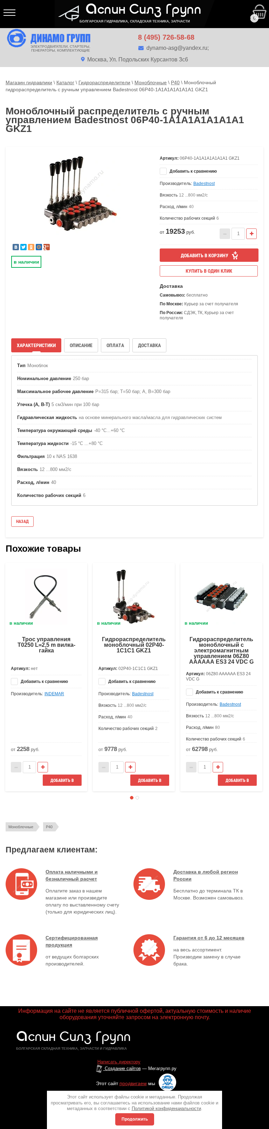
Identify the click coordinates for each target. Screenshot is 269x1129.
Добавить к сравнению (192, 171)
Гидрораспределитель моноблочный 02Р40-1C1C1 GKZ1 (134, 644)
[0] (217, 6)
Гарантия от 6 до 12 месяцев (208, 938)
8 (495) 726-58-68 (166, 37)
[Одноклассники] (31, 247)
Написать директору (118, 1061)
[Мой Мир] (39, 247)
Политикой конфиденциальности (166, 1108)
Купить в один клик (209, 271)
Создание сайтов (122, 1068)
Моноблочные (20, 827)
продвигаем (133, 1083)
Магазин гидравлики (29, 82)
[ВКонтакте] (16, 247)
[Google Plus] (46, 247)
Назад (22, 521)
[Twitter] (23, 247)
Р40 (49, 827)
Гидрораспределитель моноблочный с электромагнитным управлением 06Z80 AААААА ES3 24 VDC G (221, 650)
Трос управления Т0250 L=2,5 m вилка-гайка (46, 644)
